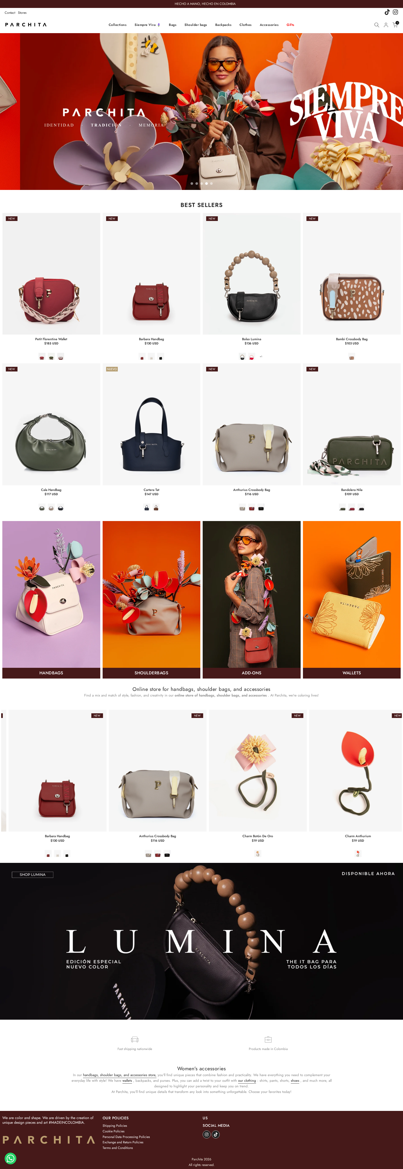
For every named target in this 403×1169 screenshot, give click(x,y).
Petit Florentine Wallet (51, 339)
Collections (118, 24)
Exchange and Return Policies (123, 1142)
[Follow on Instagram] (207, 1134)
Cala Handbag (51, 489)
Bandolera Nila (351, 489)
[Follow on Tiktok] (216, 1134)
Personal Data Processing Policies (126, 1136)
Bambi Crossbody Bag (352, 339)
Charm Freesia (81, 836)
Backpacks (223, 24)
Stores (22, 12)
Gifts (290, 24)
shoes (295, 1080)
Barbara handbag (151, 339)
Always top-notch (282, 836)
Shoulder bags (195, 24)
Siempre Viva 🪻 (148, 24)
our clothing (247, 1080)
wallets (127, 1080)
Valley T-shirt (381, 836)
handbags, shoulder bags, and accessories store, (119, 1075)
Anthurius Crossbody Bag (251, 489)
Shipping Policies (115, 1125)
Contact (10, 12)
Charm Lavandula (181, 836)
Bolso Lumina (251, 339)
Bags (172, 24)
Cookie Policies (114, 1131)
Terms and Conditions (118, 1147)
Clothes (246, 24)
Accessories (269, 24)
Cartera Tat (151, 489)
